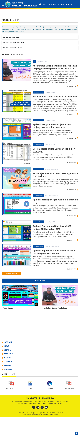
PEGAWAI (7, 358)
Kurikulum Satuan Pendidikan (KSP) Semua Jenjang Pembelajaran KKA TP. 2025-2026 (55, 67)
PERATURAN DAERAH (13, 47)
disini (70, 29)
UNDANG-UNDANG (12, 37)
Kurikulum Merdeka (38, 92)
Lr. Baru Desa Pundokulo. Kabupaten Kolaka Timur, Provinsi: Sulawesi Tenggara (40, 401)
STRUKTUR (8, 361)
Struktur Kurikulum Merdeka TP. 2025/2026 (55, 96)
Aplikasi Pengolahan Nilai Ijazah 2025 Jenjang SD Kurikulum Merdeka (52, 126)
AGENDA (7, 350)
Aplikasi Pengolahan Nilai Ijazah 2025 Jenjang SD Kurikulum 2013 (52, 227)
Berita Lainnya (11, 273)
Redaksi (20, 413)
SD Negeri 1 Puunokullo (41, 414)
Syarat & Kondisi (28, 413)
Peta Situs (37, 413)
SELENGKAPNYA (71, 86)
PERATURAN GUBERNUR (14, 42)
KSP (34, 61)
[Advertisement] (40, 326)
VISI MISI (7, 365)
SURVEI (6, 346)
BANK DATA (8, 354)
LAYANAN (8, 342)
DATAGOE (8, 369)
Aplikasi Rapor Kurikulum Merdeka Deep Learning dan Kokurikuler (54, 252)
